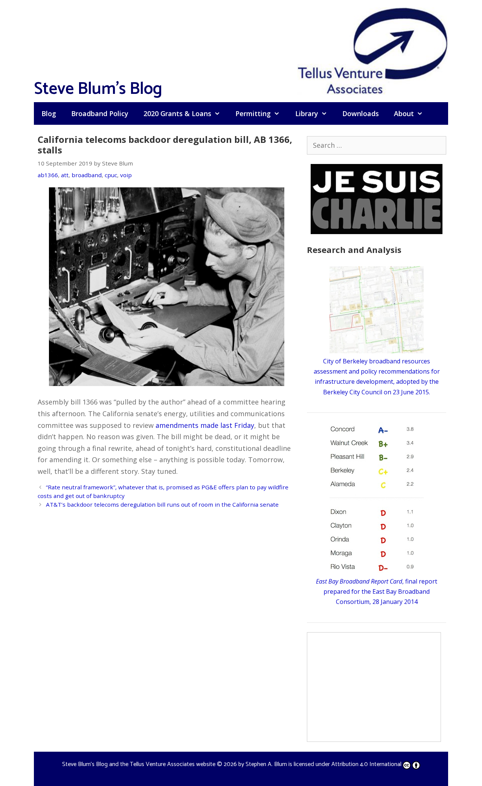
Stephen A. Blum (266, 764)
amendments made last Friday (205, 425)
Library (306, 113)
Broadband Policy (99, 113)
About (404, 113)
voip (126, 175)
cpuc (111, 175)
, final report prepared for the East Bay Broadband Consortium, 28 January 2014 (376, 591)
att (65, 175)
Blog (48, 113)
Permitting (253, 113)
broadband (87, 175)
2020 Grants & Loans (177, 113)
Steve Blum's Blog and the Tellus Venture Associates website (138, 764)
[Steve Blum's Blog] (372, 50)
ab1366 (48, 175)
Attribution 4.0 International (366, 764)
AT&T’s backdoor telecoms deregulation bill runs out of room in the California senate (162, 504)
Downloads (360, 113)
